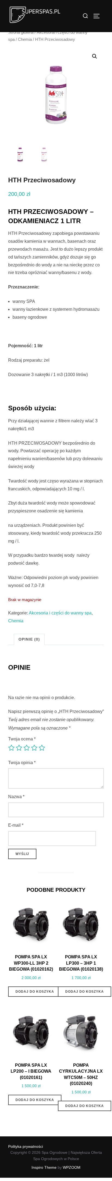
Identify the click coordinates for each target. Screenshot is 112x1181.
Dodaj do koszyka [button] (34, 992)
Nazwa (16, 796)
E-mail (15, 825)
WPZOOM (71, 1167)
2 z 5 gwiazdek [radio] (19, 748)
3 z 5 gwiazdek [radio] (26, 748)
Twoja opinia (22, 762)
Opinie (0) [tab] (29, 639)
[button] (94, 56)
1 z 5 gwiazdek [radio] (11, 748)
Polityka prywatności (25, 1146)
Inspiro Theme (44, 1167)
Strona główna (20, 32)
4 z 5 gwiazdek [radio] (34, 748)
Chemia (25, 39)
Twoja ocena (22, 739)
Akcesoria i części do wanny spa (60, 613)
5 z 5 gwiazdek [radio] (42, 748)
